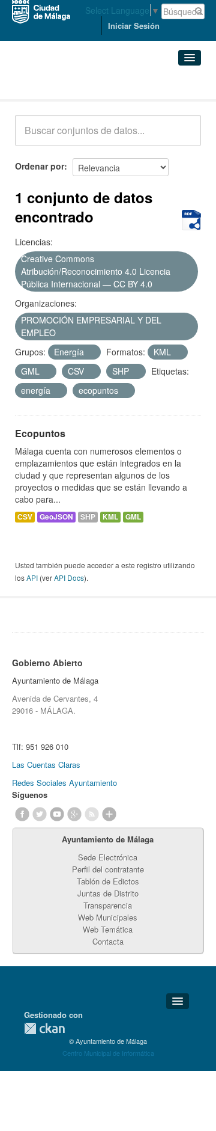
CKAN (44, 1028)
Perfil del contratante (108, 869)
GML (133, 517)
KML (110, 517)
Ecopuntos (40, 433)
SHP (87, 517)
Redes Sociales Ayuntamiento (64, 782)
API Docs (69, 577)
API (32, 577)
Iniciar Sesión (134, 25)
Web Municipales (107, 917)
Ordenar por (39, 166)
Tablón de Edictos (108, 881)
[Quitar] (159, 284)
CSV (24, 517)
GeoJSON (56, 517)
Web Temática (108, 929)
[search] (183, 137)
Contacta (108, 941)
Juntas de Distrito (108, 893)
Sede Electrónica (107, 857)
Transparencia (107, 905)
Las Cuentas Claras (46, 764)
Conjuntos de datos (68, 84)
